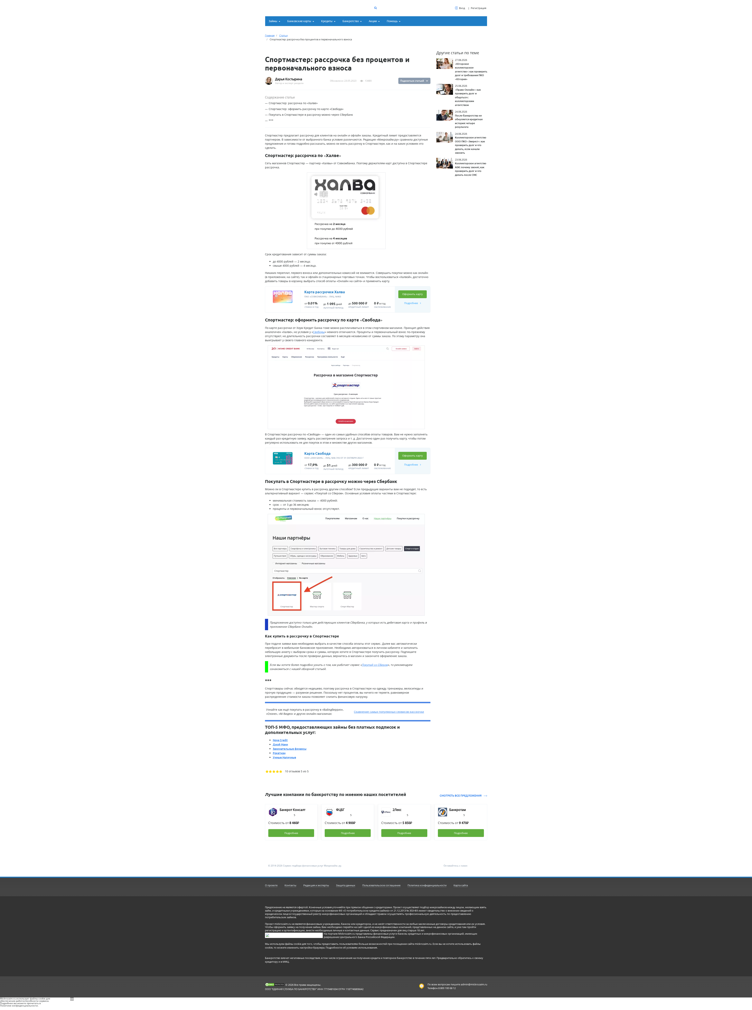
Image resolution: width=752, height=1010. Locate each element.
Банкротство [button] (351, 21)
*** (271, 120)
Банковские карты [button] (299, 21)
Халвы (327, 163)
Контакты (290, 885)
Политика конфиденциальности (427, 885)
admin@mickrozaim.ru (474, 984)
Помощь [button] (392, 21)
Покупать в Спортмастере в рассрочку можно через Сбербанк (311, 114)
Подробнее (411, 303)
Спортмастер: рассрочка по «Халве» (293, 103)
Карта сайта (461, 885)
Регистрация (478, 8)
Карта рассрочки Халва (324, 292)
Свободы (319, 332)
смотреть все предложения (461, 795)
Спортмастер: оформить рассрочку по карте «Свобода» (306, 109)
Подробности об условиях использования (351, 947)
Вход (462, 8)
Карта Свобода (317, 453)
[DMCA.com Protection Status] (275, 985)
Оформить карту (412, 294)
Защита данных (345, 885)
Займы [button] (273, 21)
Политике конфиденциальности (19, 1005)
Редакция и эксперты (316, 885)
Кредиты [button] (327, 21)
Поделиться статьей (412, 80)
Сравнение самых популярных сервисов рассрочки (389, 712)
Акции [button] (373, 21)
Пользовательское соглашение (381, 885)
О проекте (271, 885)
